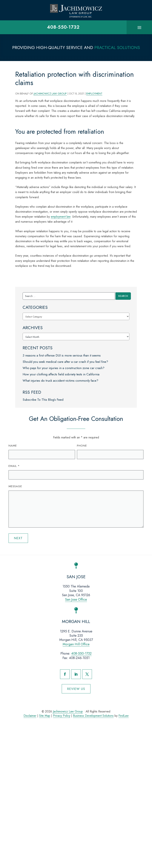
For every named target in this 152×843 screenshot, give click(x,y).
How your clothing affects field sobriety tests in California (61, 374)
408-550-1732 (63, 27)
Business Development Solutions (93, 716)
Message (15, 486)
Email (14, 466)
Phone (82, 446)
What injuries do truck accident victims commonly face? (60, 380)
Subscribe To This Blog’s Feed (43, 399)
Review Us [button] (76, 689)
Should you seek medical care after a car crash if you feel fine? (65, 361)
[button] (139, 27)
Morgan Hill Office (76, 644)
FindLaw (123, 716)
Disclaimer (30, 716)
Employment (94, 93)
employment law (60, 216)
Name (13, 446)
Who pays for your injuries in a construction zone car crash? (63, 368)
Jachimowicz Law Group (50, 93)
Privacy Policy (61, 716)
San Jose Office (76, 599)
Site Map (44, 716)
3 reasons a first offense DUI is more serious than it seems (62, 355)
